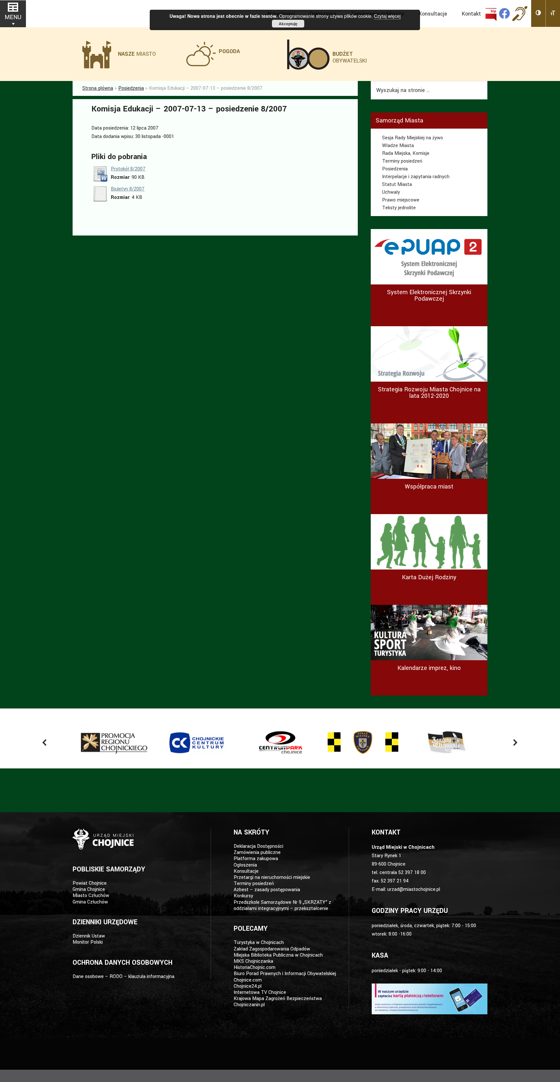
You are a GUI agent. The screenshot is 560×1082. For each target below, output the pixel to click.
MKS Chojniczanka (253, 961)
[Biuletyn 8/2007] (100, 200)
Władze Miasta (398, 145)
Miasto (137, 54)
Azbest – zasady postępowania (267, 889)
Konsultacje (246, 871)
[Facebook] (504, 13)
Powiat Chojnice (90, 883)
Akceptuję (288, 24)
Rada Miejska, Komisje (405, 153)
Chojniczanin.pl (249, 1004)
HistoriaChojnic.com (254, 967)
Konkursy (243, 895)
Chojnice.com (248, 980)
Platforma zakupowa (256, 858)
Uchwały (391, 192)
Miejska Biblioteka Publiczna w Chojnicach (278, 955)
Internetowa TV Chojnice (260, 992)
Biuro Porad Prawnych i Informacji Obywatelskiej (285, 973)
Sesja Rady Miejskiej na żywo (412, 137)
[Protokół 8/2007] (100, 180)
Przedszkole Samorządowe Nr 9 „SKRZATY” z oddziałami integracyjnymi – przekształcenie (282, 905)
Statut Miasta (397, 184)
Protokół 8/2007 (128, 169)
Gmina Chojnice (89, 889)
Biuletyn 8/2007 (128, 189)
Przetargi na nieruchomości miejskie (272, 877)
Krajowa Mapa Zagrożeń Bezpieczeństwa (278, 998)
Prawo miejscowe (400, 200)
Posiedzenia (395, 169)
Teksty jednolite (399, 207)
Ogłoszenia (245, 865)
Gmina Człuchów (90, 902)
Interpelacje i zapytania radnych (415, 176)
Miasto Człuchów (91, 895)
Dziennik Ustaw (89, 936)
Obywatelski (349, 57)
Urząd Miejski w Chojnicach (105, 12)
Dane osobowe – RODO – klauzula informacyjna (123, 976)
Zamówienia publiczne (257, 852)
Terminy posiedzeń (402, 161)
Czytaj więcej (387, 16)
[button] (538, 13)
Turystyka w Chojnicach (259, 942)
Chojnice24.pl (248, 986)
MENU (13, 17)
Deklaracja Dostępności (258, 846)
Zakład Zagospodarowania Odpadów (272, 949)
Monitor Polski (88, 942)
